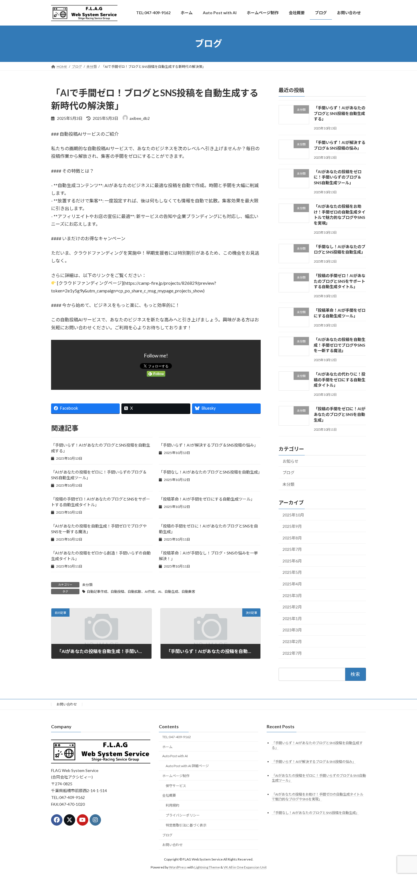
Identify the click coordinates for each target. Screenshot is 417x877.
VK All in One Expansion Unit (245, 867)
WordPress (178, 867)
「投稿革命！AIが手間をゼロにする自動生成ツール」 (206, 499)
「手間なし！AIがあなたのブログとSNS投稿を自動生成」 (210, 472)
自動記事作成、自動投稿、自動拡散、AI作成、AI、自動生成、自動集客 (141, 591)
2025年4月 (292, 583)
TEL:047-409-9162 (176, 737)
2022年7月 (292, 652)
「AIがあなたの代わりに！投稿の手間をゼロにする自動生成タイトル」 (339, 380)
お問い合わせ (66, 704)
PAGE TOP (402, 845)
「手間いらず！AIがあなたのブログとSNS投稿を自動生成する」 (339, 113)
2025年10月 (293, 514)
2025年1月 (292, 618)
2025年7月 (292, 549)
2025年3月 (292, 595)
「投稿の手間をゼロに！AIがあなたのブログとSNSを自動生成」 (339, 414)
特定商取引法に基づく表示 (186, 825)
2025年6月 (292, 560)
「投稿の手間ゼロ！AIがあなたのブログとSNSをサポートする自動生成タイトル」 (339, 281)
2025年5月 (292, 572)
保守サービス (176, 785)
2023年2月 (292, 641)
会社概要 (169, 795)
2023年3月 (292, 629)
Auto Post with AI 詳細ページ (187, 766)
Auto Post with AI (175, 756)
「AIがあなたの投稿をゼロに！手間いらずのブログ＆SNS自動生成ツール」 (337, 177)
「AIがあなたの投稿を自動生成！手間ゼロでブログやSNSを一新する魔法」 (339, 345)
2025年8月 (292, 537)
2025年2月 (292, 606)
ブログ (288, 472)
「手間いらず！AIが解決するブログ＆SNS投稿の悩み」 (208, 445)
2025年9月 (292, 526)
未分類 (87, 585)
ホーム (167, 746)
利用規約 (172, 805)
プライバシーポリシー (183, 815)
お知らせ (290, 461)
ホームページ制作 (175, 776)
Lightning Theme (207, 867)
